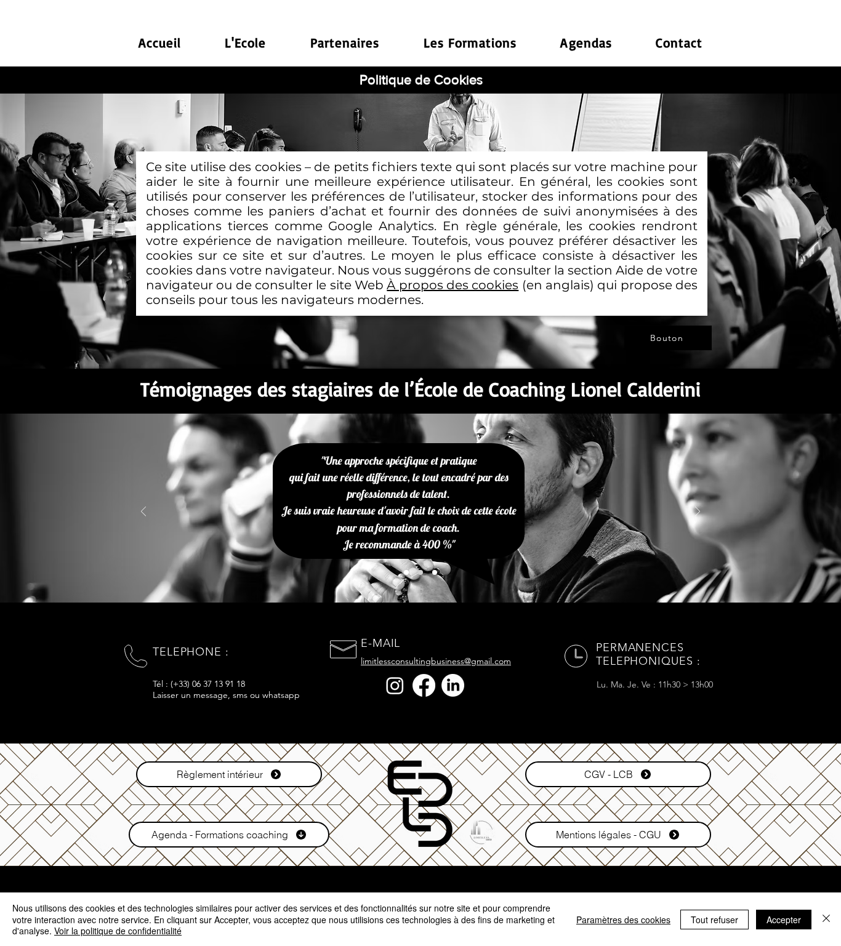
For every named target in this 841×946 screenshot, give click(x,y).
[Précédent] (143, 512)
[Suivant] (697, 512)
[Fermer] (826, 919)
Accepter (784, 919)
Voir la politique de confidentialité (118, 930)
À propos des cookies (452, 285)
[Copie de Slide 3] (420, 572)
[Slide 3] (406, 572)
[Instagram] (395, 685)
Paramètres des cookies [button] (623, 919)
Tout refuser (714, 919)
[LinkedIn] (452, 685)
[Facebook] (423, 685)
